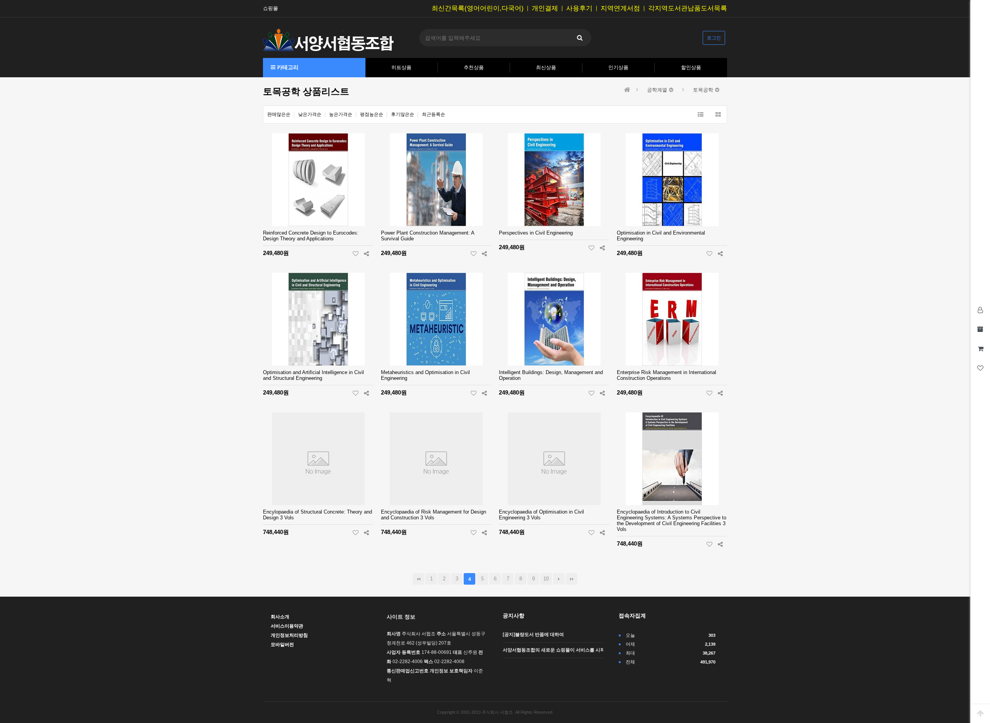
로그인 (714, 38)
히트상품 (401, 67)
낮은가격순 (309, 114)
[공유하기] (366, 253)
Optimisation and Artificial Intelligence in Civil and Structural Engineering (313, 375)
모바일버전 (282, 644)
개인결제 (545, 8)
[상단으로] (980, 713)
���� (559, 579)
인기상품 (618, 67)
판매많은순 (278, 114)
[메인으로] (627, 90)
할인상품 (691, 67)
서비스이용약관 (287, 626)
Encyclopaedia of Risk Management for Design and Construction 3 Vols (433, 515)
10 (546, 579)
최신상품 (546, 67)
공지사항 (513, 615)
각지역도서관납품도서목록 (687, 8)
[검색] (579, 37)
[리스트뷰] (700, 114)
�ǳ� (571, 579)
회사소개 (280, 616)
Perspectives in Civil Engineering (536, 233)
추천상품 (474, 67)
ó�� (418, 579)
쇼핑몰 (270, 8)
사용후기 (579, 8)
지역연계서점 (620, 8)
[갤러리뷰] (718, 114)
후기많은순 (402, 114)
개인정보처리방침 (289, 635)
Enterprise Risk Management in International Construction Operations (666, 375)
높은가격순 (340, 114)
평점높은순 (371, 114)
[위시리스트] (355, 253)
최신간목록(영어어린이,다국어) (478, 8)
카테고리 (287, 67)
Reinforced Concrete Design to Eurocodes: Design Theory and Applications (310, 236)
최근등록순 (433, 114)
